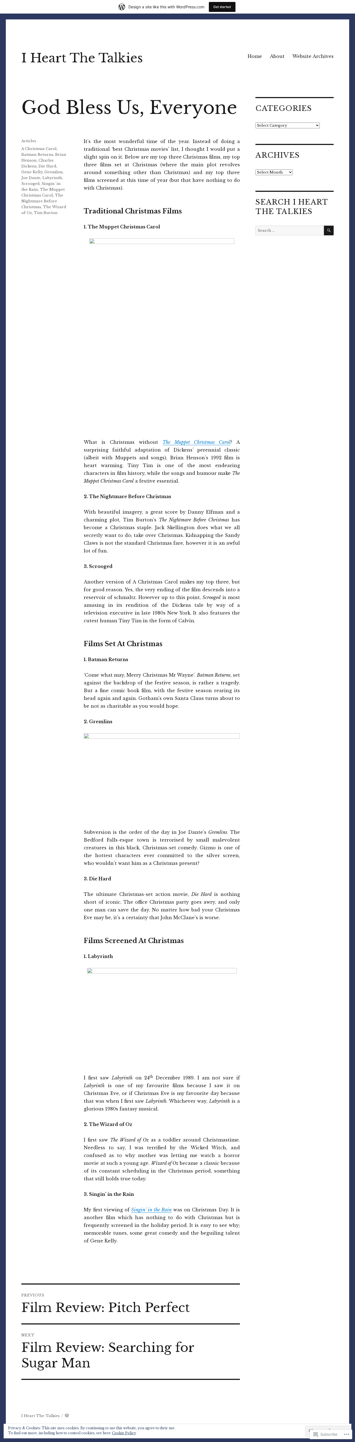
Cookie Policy (124, 1433)
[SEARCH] (329, 230)
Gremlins (53, 172)
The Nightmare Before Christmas (42, 201)
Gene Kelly (31, 172)
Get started (222, 7)
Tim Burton (46, 212)
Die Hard (47, 166)
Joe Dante (30, 177)
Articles (28, 141)
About (277, 56)
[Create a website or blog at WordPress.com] (67, 1415)
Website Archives (313, 56)
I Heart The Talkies (82, 58)
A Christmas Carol (39, 148)
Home (255, 56)
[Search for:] (289, 230)
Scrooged (30, 183)
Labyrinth (52, 177)
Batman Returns (37, 154)
